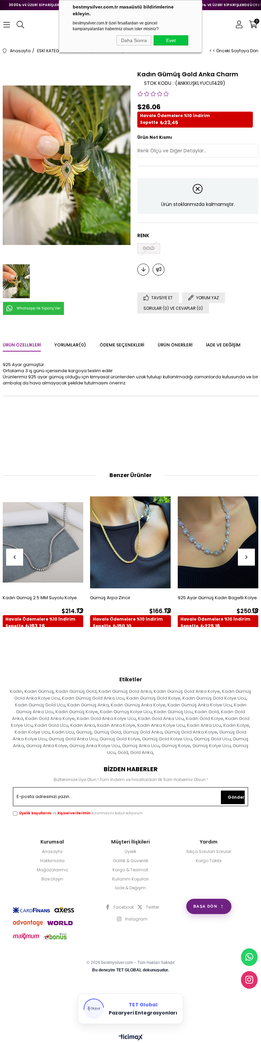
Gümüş (84, 732)
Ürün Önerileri (175, 345)
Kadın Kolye (236, 725)
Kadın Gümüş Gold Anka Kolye (187, 691)
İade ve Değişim (223, 345)
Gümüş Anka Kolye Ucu (94, 745)
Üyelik (130, 851)
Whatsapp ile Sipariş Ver (38, 308)
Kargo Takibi (209, 861)
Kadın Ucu (63, 732)
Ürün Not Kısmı (154, 137)
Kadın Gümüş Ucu (173, 711)
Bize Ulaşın (52, 879)
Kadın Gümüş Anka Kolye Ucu (200, 705)
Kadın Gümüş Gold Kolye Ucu (214, 698)
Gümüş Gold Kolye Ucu (167, 739)
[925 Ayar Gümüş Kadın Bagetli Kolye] (218, 542)
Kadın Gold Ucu (51, 725)
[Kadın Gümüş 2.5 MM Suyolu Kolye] (43, 542)
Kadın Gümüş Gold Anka (125, 691)
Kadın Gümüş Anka (88, 705)
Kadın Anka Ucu (204, 725)
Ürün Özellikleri (22, 345)
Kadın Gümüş (39, 691)
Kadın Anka (82, 725)
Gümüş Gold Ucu (212, 739)
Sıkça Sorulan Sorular (208, 851)
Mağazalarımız (52, 870)
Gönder (236, 797)
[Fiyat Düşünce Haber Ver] (143, 270)
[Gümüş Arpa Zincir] (130, 542)
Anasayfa (52, 851)
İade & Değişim (130, 888)
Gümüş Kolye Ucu (211, 745)
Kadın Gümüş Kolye (76, 711)
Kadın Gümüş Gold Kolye (153, 698)
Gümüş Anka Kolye (46, 745)
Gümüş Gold (107, 732)
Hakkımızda (52, 861)
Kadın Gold (207, 711)
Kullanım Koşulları (130, 879)
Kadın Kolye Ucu (32, 732)
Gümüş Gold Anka (142, 732)
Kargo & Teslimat (130, 870)
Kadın (16, 691)
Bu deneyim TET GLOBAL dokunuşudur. (130, 970)
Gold (123, 752)
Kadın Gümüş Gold (76, 691)
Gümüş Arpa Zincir (110, 597)
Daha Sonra (134, 40)
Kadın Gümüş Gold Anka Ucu (93, 698)
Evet (171, 40)
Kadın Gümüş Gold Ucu (40, 705)
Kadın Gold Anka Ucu (161, 718)
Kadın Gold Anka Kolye (50, 718)
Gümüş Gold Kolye (120, 739)
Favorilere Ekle (80, 611)
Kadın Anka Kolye (116, 725)
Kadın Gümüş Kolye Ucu (126, 711)
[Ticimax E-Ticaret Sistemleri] (131, 1037)
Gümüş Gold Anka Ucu (73, 739)
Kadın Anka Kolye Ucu (161, 725)
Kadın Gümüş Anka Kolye (138, 705)
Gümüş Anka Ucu (140, 745)
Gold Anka (141, 752)
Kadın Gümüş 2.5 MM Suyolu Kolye (40, 597)
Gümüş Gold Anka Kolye (190, 732)
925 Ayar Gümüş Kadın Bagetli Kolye (217, 597)
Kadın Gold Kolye (204, 718)
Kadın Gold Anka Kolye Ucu (106, 718)
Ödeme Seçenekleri (122, 345)
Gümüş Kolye (175, 745)
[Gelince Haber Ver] (158, 270)
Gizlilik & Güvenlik (130, 861)
